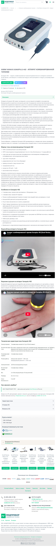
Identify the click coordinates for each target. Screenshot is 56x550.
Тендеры (13, 520)
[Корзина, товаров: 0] (46, 2)
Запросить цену (7, 82)
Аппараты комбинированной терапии (16, 92)
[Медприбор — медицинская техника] (7, 2)
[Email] (50, 2)
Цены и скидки (20, 488)
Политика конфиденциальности (22, 536)
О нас (2, 520)
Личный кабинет (9, 488)
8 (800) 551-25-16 (41, 395)
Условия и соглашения (36, 536)
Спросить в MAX (21, 82)
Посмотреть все (9, 443)
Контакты (28, 490)
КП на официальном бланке (45, 507)
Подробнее (6, 468)
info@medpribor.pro (14, 85)
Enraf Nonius (33, 389)
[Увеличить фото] (28, 38)
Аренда (49, 488)
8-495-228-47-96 (9, 497)
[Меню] (53, 2)
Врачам (7, 520)
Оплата (28, 488)
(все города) (35, 502)
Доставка (42, 488)
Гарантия (35, 488)
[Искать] (42, 2)
